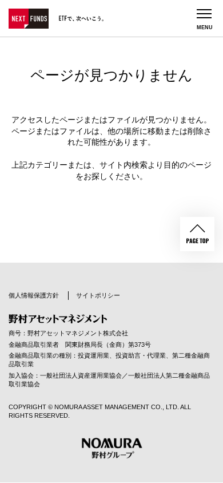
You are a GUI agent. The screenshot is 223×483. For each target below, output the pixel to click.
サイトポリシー (98, 295)
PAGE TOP (197, 234)
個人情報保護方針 (34, 295)
